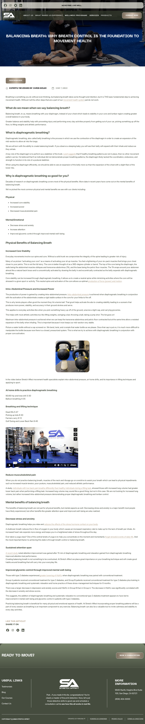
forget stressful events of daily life (119, 537)
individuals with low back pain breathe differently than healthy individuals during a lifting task (52, 488)
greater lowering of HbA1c (50, 575)
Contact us (6, 703)
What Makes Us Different (49, 15)
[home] (9, 15)
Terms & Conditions (135, 719)
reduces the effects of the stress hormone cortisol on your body (71, 524)
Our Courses (7, 698)
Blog (4, 692)
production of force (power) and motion (105, 281)
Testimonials (7, 686)
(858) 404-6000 (122, 699)
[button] (76, 15)
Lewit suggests (69, 154)
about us (28, 15)
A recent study (12, 553)
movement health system (73, 100)
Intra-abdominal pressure (78, 294)
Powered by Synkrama (98, 719)
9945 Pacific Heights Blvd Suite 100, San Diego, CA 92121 (128, 692)
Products (106, 15)
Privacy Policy (117, 719)
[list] (5, 5)
